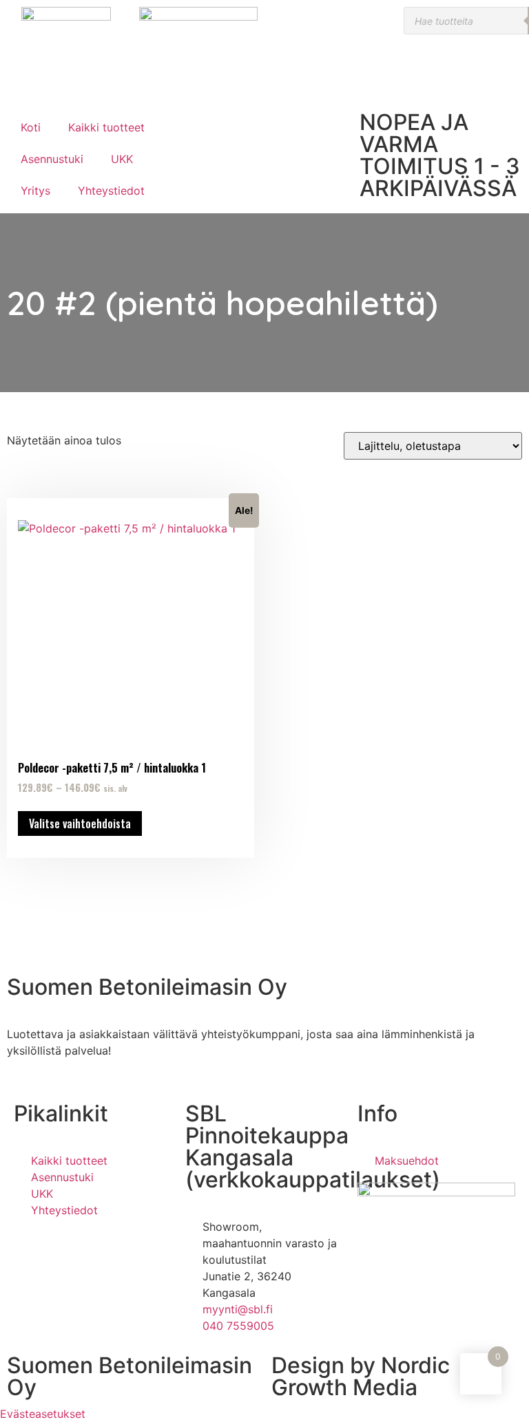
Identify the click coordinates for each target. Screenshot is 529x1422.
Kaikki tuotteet (106, 127)
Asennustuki (52, 159)
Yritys (35, 190)
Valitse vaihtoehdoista (80, 823)
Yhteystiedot (111, 190)
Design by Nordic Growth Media (360, 1376)
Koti (31, 127)
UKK (122, 159)
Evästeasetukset (42, 1414)
